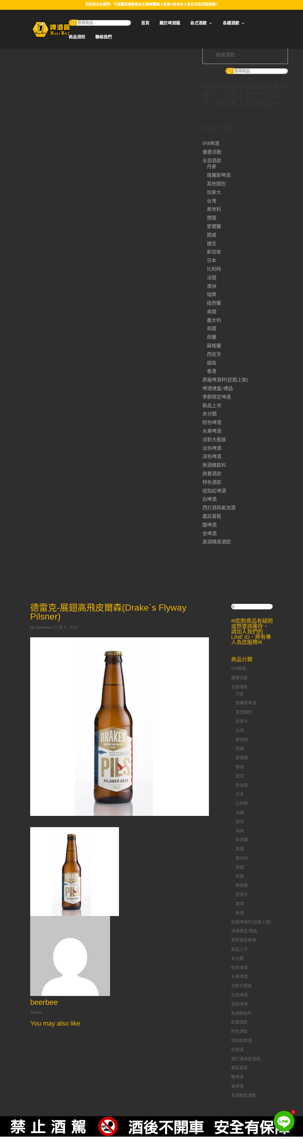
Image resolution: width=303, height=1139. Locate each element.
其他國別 (216, 184)
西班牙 (214, 354)
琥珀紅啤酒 (214, 491)
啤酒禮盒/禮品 (217, 388)
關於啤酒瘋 (169, 23)
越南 (211, 363)
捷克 (211, 243)
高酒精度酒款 (216, 542)
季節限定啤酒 (216, 397)
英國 (211, 328)
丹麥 (211, 166)
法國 (211, 277)
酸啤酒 (209, 525)
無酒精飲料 (214, 465)
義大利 (214, 320)
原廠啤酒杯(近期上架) (225, 380)
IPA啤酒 (210, 143)
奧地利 (214, 209)
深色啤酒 (211, 456)
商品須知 (77, 37)
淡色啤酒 (211, 448)
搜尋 (73, 23)
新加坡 (214, 252)
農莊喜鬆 (211, 516)
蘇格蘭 (214, 346)
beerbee (43, 627)
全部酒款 (211, 160)
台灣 (211, 201)
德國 (211, 218)
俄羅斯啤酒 (219, 175)
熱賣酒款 (211, 474)
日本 (211, 260)
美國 (211, 312)
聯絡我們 (103, 37)
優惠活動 (211, 152)
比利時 (214, 269)
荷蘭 (211, 337)
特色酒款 (211, 482)
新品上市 (211, 405)
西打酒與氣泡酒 (219, 508)
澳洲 (211, 286)
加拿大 (214, 192)
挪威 (211, 235)
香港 (211, 371)
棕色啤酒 (211, 422)
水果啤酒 (211, 431)
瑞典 (211, 294)
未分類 (209, 414)
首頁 (145, 23)
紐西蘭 (214, 303)
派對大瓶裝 (214, 439)
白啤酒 (209, 499)
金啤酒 (209, 533)
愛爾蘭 (214, 226)
